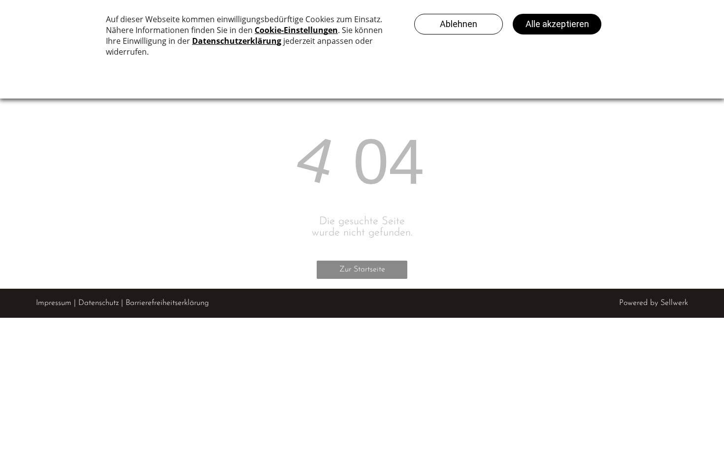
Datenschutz (98, 303)
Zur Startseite (362, 269)
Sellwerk (674, 303)
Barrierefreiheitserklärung (167, 303)
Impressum (53, 303)
